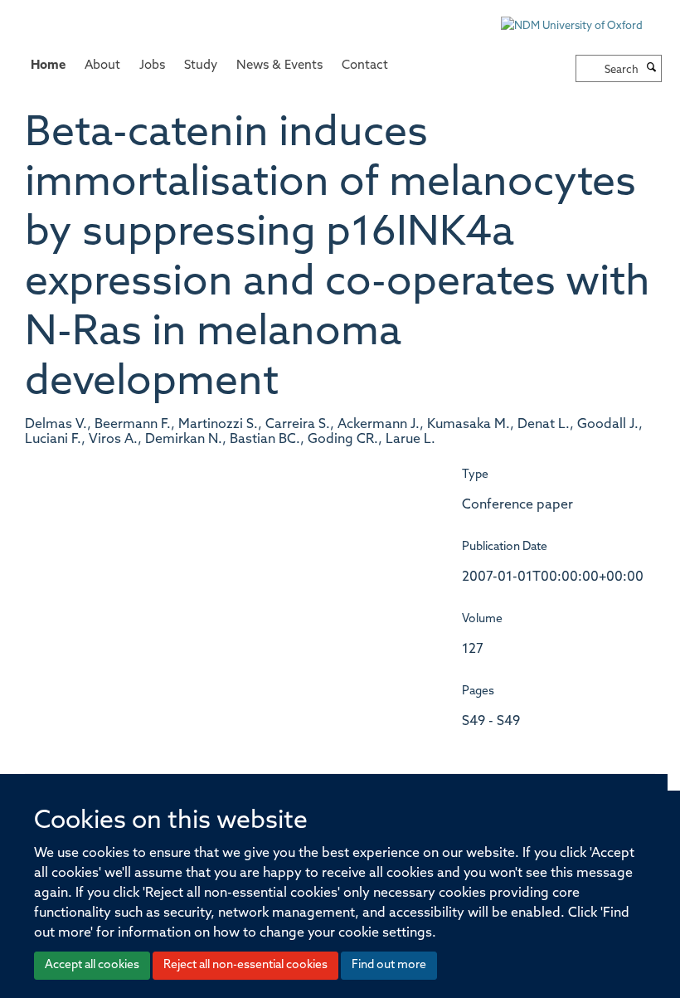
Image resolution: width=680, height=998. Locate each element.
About (102, 66)
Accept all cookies (92, 965)
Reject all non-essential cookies (245, 965)
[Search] (652, 69)
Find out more (389, 965)
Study (200, 66)
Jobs (152, 66)
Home (48, 66)
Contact (365, 66)
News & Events (279, 66)
